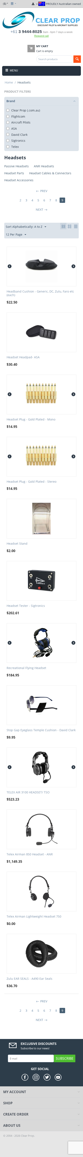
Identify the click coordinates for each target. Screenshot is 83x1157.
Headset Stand (17, 544)
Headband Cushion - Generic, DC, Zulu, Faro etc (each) (40, 293)
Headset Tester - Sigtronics (26, 606)
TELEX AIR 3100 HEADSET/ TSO (28, 792)
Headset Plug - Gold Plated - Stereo (31, 482)
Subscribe (64, 1058)
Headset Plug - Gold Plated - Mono (31, 419)
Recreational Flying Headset (26, 668)
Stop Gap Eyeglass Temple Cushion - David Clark (41, 730)
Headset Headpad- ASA (23, 357)
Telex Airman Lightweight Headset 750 (34, 916)
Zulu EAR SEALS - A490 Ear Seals (29, 979)
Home (9, 82)
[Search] (77, 59)
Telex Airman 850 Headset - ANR (30, 854)
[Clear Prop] (41, 20)
